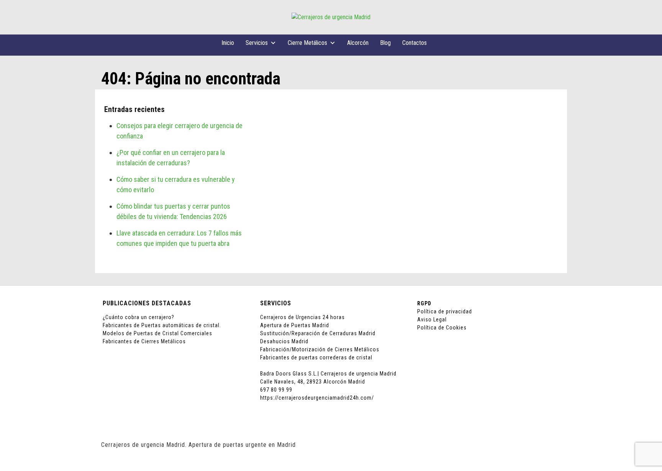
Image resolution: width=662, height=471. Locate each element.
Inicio (227, 42)
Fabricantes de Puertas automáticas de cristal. (162, 325)
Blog (385, 42)
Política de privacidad (444, 311)
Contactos (414, 42)
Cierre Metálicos (307, 42)
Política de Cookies (442, 327)
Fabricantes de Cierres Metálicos (144, 341)
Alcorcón (358, 42)
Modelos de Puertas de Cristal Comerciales (157, 333)
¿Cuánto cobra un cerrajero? (138, 317)
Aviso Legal (432, 319)
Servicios (257, 42)
